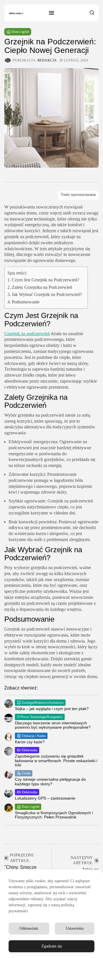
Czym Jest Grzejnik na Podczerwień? (45, 279)
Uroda (26, 773)
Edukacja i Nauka (33, 736)
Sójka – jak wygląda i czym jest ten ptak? (52, 708)
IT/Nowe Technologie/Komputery (40, 717)
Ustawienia (75, 928)
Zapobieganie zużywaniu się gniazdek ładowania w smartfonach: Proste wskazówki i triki (56, 760)
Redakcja (47, 60)
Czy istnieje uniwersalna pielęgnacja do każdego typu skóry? (50, 781)
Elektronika (29, 750)
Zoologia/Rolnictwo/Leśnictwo (43, 703)
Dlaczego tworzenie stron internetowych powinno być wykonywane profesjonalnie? (53, 725)
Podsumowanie (25, 301)
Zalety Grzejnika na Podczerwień (42, 287)
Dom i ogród (20, 32)
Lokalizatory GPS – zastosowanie (45, 798)
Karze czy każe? (30, 742)
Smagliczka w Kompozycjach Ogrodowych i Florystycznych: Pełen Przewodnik (54, 814)
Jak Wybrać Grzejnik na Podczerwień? (47, 294)
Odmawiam (28, 928)
